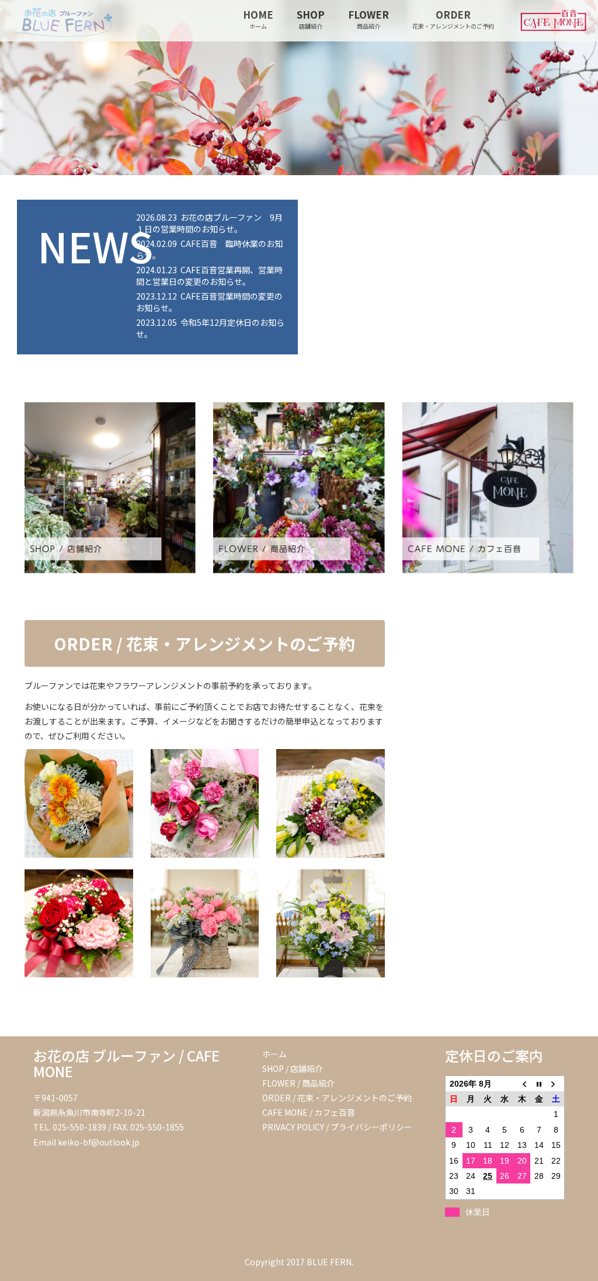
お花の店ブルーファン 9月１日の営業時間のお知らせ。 (209, 223)
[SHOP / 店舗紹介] (110, 487)
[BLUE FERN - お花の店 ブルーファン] (58, 14)
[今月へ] (538, 1083)
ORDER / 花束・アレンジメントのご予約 (204, 643)
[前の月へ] (521, 1083)
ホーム (274, 1054)
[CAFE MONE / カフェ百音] (487, 487)
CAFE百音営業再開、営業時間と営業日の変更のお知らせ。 (209, 275)
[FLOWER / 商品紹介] (298, 487)
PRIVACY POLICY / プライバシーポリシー (337, 1127)
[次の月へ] (555, 1083)
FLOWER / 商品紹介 (298, 1083)
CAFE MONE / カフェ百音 (308, 1112)
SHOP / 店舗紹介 (292, 1068)
